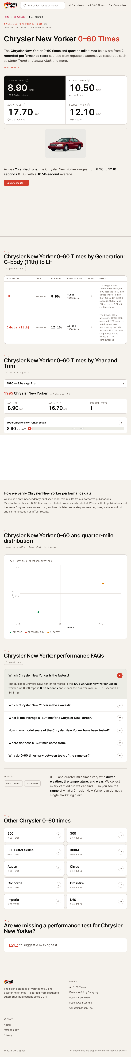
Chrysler (19, 17)
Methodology (11, 1029)
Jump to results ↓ (16, 183)
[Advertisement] (65, 213)
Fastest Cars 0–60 (79, 997)
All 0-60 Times (96, 5)
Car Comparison (118, 5)
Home (6, 17)
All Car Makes (76, 5)
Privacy (8, 1035)
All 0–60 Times (77, 987)
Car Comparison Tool (81, 1007)
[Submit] (26, 5)
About (7, 1024)
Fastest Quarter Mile (80, 1002)
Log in (13, 945)
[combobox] (42, 5)
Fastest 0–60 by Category (83, 992)
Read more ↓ (11, 67)
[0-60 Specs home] (10, 5)
